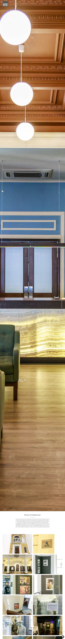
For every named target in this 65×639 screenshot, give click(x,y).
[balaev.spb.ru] (5, 3)
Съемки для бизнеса (23, 3)
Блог (61, 3)
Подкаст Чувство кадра (43, 3)
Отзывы (56, 3)
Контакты (51, 3)
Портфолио (15, 3)
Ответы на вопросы (33, 3)
